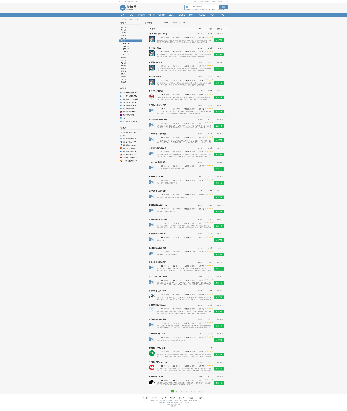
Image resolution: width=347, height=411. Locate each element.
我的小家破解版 (212, 9)
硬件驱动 (123, 35)
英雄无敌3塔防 (195, 9)
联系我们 (181, 398)
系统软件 (123, 27)
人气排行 (174, 22)
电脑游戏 (123, 74)
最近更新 (220, 1)
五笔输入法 (126, 43)
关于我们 (145, 398)
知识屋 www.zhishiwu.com (165, 402)
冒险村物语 (187, 9)
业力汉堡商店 (221, 9)
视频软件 (123, 76)
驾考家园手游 (203, 9)
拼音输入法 (126, 46)
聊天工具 (123, 38)
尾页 (200, 391)
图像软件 (123, 60)
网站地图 (199, 398)
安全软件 (123, 32)
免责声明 (163, 398)
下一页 (193, 391)
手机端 (226, 1)
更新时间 (165, 22)
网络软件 (123, 30)
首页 (122, 15)
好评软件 (184, 22)
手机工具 (123, 82)
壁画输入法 (126, 49)
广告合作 (172, 398)
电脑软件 (213, 1)
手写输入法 (126, 54)
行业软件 (123, 63)
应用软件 (123, 57)
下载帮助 (154, 398)
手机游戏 (200, 1)
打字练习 (125, 51)
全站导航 (190, 398)
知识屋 (194, 1)
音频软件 (123, 79)
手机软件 (207, 1)
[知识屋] (128, 8)
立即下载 (219, 40)
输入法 (136, 19)
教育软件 (123, 65)
